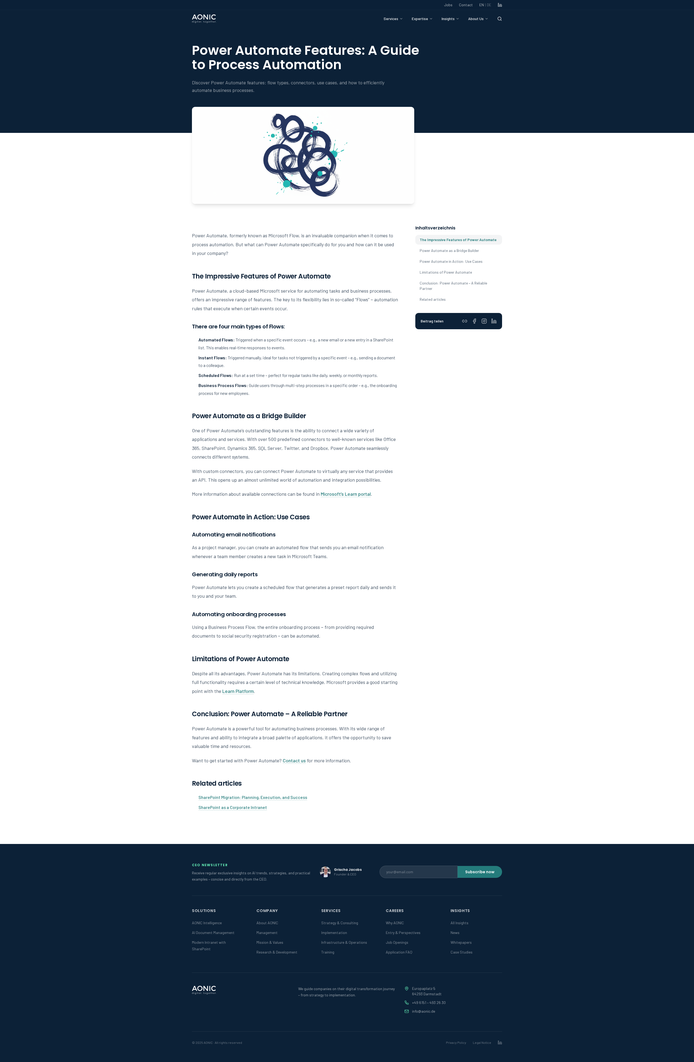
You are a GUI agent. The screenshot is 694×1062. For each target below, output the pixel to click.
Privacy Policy (456, 1042)
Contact (466, 4)
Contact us (294, 760)
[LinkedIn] (500, 5)
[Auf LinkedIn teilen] (494, 321)
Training (327, 952)
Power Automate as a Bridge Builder (449, 250)
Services (391, 18)
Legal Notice (482, 1042)
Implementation (334, 932)
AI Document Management (213, 932)
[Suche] (499, 18)
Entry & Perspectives (403, 932)
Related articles (433, 299)
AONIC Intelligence (207, 922)
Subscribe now (479, 872)
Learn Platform (238, 691)
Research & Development (276, 952)
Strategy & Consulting (339, 922)
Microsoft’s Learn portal (346, 494)
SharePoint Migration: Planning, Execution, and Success (252, 797)
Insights (448, 18)
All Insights (459, 922)
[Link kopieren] (464, 321)
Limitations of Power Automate (446, 272)
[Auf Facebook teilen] (474, 321)
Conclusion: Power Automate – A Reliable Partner (453, 286)
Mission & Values (269, 942)
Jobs (448, 4)
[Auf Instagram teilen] (484, 321)
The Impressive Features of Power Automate (458, 239)
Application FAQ (399, 952)
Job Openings (397, 942)
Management (267, 932)
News (455, 932)
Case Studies (462, 952)
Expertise (420, 18)
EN (485, 4)
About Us (476, 18)
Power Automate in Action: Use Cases (451, 261)
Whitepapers (461, 942)
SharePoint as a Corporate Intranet (232, 807)
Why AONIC (395, 922)
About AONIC (267, 922)
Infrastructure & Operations (344, 942)
